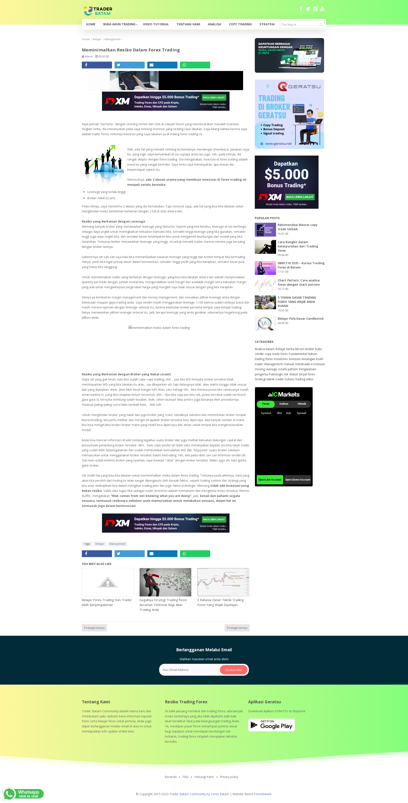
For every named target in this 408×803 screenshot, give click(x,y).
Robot (294, 374)
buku (318, 349)
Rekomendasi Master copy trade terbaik (297, 227)
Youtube (322, 10)
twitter (308, 10)
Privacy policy (229, 776)
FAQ (185, 776)
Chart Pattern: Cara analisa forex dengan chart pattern (299, 282)
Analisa (214, 24)
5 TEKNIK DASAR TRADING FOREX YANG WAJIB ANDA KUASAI (297, 301)
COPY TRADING (240, 24)
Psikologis (276, 374)
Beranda (171, 776)
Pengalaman (307, 369)
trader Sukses (285, 379)
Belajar (99, 544)
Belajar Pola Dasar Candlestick (301, 318)
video (310, 379)
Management (117, 544)
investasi (295, 359)
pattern (293, 369)
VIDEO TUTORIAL (156, 24)
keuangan (309, 359)
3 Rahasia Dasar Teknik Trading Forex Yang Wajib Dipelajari (220, 602)
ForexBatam (262, 794)
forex (284, 354)
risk (286, 374)
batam (271, 349)
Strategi (267, 24)
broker (310, 349)
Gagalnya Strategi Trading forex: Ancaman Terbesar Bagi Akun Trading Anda (163, 605)
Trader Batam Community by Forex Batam (199, 794)
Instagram (315, 10)
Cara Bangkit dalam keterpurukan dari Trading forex (298, 246)
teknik (271, 379)
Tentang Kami (188, 24)
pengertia (262, 374)
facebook (301, 10)
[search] (321, 24)
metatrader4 (304, 364)
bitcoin (300, 349)
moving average (266, 369)
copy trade (272, 354)
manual (289, 364)
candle (260, 354)
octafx (283, 369)
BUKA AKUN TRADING (119, 24)
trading (300, 379)
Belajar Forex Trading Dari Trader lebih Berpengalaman (107, 602)
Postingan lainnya (94, 627)
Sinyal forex (307, 374)
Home (90, 24)
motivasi (319, 364)
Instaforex (281, 359)
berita (290, 349)
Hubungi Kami (204, 776)
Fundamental (298, 354)
